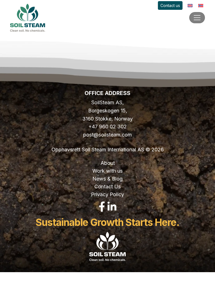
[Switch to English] (190, 5)
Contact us (170, 5)
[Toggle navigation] (197, 17)
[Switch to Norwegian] (200, 5)
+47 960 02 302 (107, 126)
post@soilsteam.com (107, 135)
